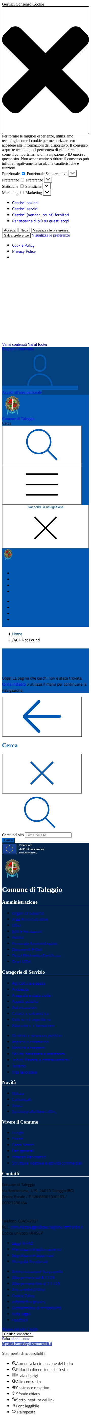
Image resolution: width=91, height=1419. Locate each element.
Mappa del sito (14, 1329)
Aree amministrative (30, 919)
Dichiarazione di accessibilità (36, 1308)
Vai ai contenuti (14, 344)
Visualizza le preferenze (50, 230)
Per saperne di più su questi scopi (40, 221)
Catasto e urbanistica (30, 1013)
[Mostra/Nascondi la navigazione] (42, 485)
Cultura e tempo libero (31, 1019)
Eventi (17, 1139)
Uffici (16, 925)
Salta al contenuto (16, 1339)
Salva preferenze (16, 235)
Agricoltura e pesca (28, 983)
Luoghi (18, 1133)
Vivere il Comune (27, 591)
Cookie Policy (23, 245)
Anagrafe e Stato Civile (36, 607)
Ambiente (20, 989)
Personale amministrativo (34, 943)
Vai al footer (37, 344)
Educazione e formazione (33, 1025)
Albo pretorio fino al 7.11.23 (36, 1284)
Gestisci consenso (17, 1334)
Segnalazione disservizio (33, 1255)
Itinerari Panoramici (29, 1157)
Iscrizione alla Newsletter (34, 1111)
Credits (32, 1329)
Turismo (19, 1066)
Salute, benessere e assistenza (38, 1054)
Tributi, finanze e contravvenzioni (41, 1060)
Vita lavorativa (24, 1072)
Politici (18, 937)
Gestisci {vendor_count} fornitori (40, 215)
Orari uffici (21, 962)
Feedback (20, 1320)
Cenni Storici (23, 1145)
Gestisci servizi (25, 209)
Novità (18, 579)
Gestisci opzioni (25, 203)
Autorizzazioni (24, 1007)
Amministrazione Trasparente (37, 1271)
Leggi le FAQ (22, 1243)
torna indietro (14, 684)
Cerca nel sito (13, 835)
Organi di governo (28, 913)
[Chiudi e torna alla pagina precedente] (42, 774)
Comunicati (22, 1099)
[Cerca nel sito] (42, 445)
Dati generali (23, 1151)
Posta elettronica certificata (36, 955)
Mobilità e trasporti (28, 1048)
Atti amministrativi (28, 1290)
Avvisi (17, 1105)
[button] (45, 70)
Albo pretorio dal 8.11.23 (33, 1277)
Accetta (9, 230)
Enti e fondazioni (27, 931)
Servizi (18, 585)
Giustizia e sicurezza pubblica (37, 1036)
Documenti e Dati (27, 949)
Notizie (18, 1093)
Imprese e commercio (30, 1042)
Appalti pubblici (25, 1001)
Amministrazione (27, 573)
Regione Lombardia (18, 349)
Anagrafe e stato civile (31, 995)
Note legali (21, 1314)
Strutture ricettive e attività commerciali (47, 1163)
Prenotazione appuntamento (36, 1249)
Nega (24, 230)
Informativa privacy (29, 1302)
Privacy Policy (24, 251)
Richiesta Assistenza (30, 1261)
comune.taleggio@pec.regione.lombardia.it (47, 1227)
